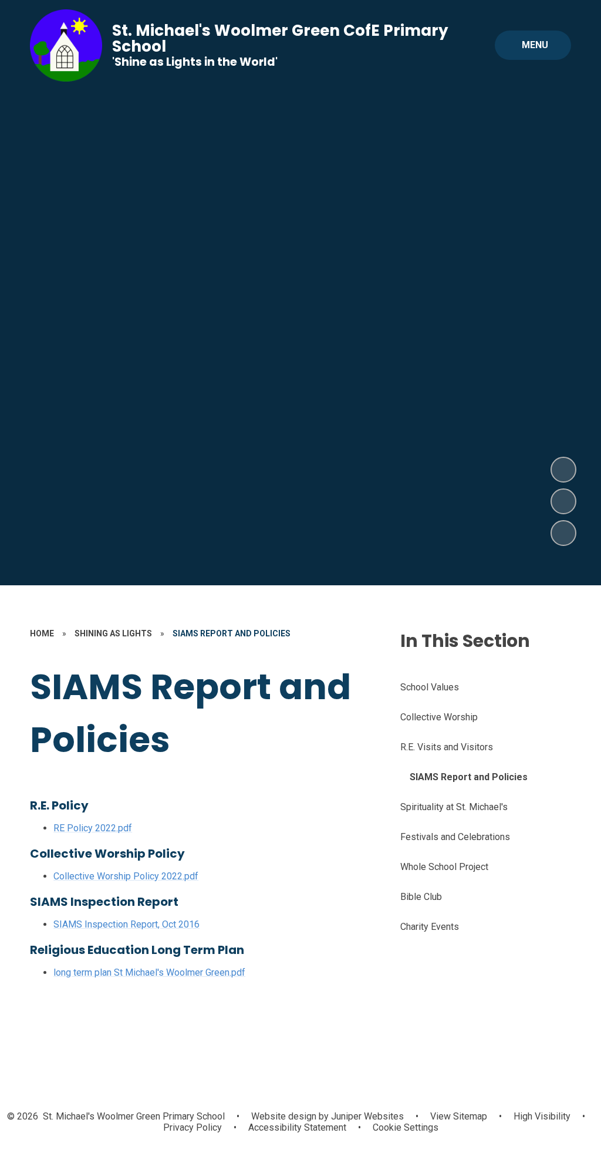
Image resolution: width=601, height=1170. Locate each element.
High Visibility (542, 1116)
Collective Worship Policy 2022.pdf (125, 876)
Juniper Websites (366, 1116)
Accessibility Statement (297, 1127)
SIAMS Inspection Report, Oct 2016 (126, 924)
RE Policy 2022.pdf (92, 828)
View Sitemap (458, 1116)
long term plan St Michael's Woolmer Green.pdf (149, 972)
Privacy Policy (192, 1127)
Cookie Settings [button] (405, 1127)
